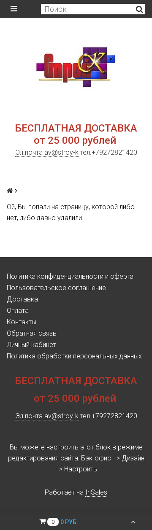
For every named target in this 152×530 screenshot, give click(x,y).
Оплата (18, 311)
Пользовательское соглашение (56, 288)
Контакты (21, 322)
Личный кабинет (31, 345)
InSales (96, 492)
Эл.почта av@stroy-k (47, 152)
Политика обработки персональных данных (74, 356)
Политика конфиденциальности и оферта (70, 276)
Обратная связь (32, 333)
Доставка (22, 299)
